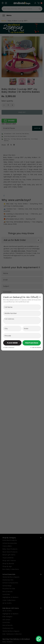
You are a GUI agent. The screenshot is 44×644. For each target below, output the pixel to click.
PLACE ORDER (12, 343)
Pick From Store (31, 343)
